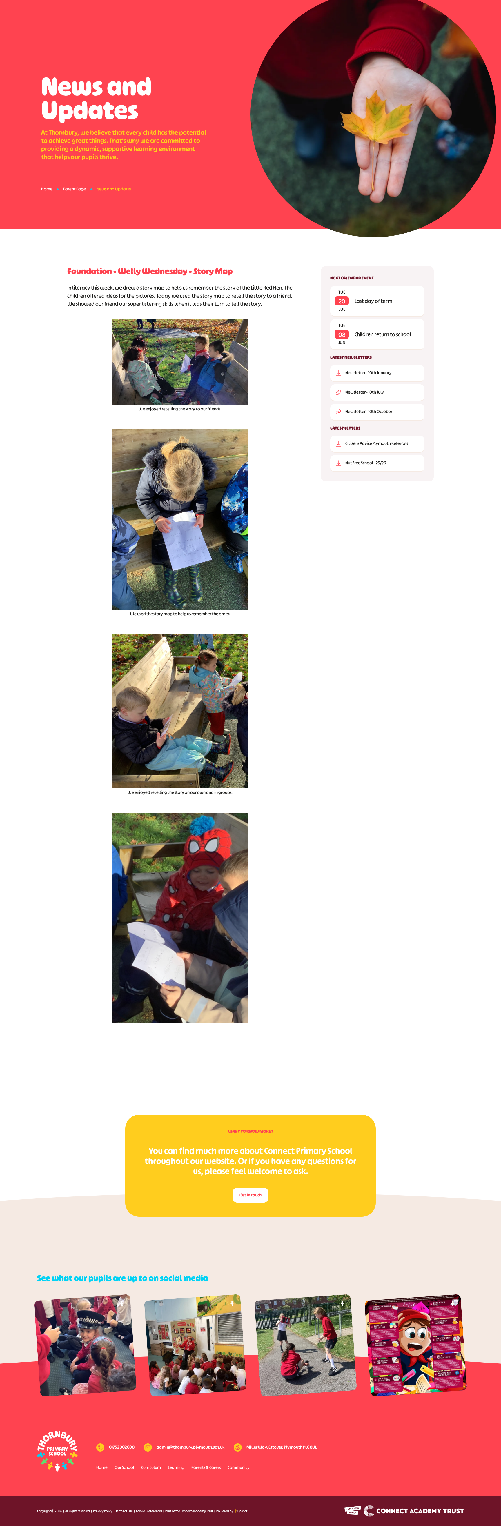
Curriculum (151, 1467)
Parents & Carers (206, 1467)
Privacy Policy (102, 1511)
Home (46, 189)
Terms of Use (124, 1511)
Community (239, 1467)
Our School (124, 1467)
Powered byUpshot (231, 1511)
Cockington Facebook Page (122, 1303)
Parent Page (74, 189)
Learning (176, 1467)
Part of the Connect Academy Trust (189, 1511)
